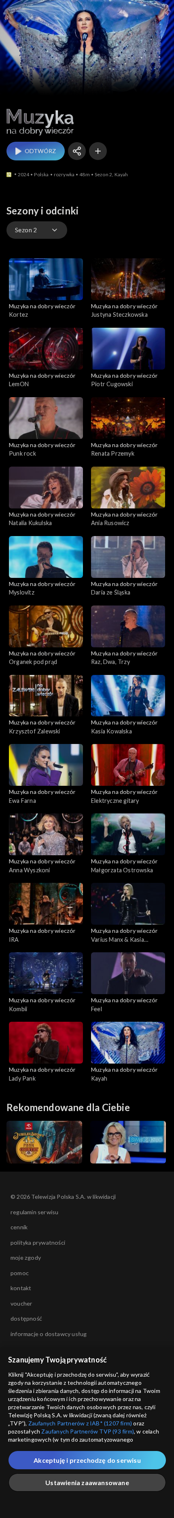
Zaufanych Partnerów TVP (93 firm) (87, 1431)
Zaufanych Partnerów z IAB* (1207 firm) (80, 1423)
